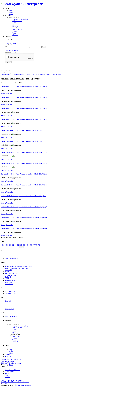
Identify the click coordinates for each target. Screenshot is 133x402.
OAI (5, 383)
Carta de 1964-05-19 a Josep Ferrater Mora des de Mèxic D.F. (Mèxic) (24, 174)
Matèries (15, 26)
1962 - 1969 (10, 293)
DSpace (11, 365)
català (10, 10)
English (11, 14)
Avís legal (19, 380)
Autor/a (14, 22)
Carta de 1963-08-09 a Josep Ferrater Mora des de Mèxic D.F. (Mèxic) (24, 130)
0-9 (2, 245)
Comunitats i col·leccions (20, 19)
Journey (8, 270)
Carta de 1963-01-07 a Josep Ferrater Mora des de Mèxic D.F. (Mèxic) (24, 97)
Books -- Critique (11, 280)
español (11, 12)
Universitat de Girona (7, 361)
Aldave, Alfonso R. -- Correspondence (18, 266)
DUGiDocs (4, 382)
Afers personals (11, 273)
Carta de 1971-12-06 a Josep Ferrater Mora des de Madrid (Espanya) (24, 207)
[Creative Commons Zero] (23, 385)
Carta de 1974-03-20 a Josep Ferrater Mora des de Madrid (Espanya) (24, 228)
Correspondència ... (7, 74)
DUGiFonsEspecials (30, 4)
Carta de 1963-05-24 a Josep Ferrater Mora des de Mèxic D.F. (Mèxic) (24, 119)
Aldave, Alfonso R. (31, 74)
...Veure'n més (9, 284)
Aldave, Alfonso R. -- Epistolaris (16, 268)
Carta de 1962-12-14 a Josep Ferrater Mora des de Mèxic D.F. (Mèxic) (24, 86)
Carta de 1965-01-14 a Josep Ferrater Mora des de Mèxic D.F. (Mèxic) (24, 185)
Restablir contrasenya (11, 50)
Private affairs (10, 275)
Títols (14, 24)
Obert (17, 316)
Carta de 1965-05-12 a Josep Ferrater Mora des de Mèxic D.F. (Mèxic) (24, 196)
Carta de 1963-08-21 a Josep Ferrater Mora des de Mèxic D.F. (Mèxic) (24, 141)
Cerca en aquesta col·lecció (11, 73)
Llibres (8, 278)
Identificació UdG (10, 43)
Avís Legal (8, 356)
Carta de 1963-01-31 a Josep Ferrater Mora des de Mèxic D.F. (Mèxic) (24, 108)
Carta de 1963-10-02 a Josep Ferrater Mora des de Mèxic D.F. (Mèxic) (24, 163)
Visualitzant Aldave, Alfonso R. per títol (50, 74)
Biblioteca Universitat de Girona (12, 359)
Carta (8, 301)
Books (8, 277)
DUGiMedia (12, 382)
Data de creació (17, 21)
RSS (2, 383)
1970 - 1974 (10, 291)
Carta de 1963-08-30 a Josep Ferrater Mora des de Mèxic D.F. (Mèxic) (24, 152)
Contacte (7, 354)
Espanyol (9, 309)
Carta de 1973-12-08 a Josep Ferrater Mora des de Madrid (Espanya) (24, 217)
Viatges (8, 271)
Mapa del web (11, 380)
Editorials (9, 282)
